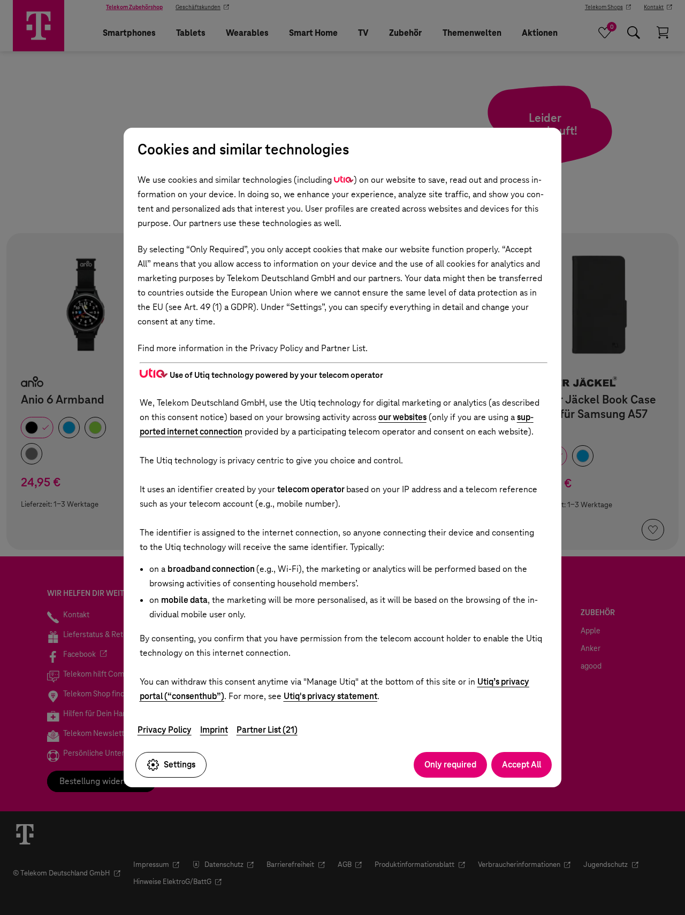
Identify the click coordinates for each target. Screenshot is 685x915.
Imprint (214, 729)
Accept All (521, 764)
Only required (450, 764)
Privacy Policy (165, 729)
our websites (402, 417)
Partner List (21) (267, 729)
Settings (179, 764)
